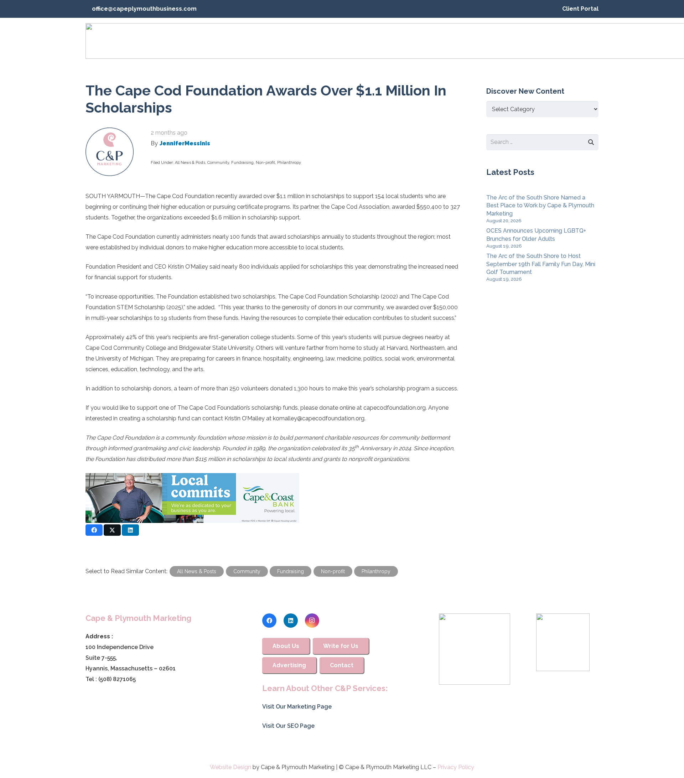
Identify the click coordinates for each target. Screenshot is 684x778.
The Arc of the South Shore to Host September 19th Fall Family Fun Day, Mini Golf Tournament (540, 264)
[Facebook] (269, 620)
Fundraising (242, 162)
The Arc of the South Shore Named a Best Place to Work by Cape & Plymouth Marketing (540, 205)
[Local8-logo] (562, 642)
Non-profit (265, 162)
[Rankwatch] (474, 649)
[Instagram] (312, 620)
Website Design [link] (230, 767)
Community (218, 162)
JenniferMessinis (185, 143)
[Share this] (94, 530)
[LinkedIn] (291, 620)
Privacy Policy (455, 767)
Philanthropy (289, 162)
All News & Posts (190, 162)
